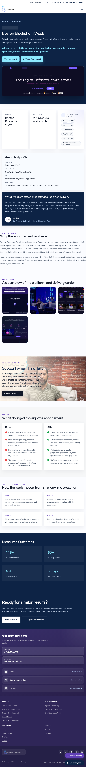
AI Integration (7, 716)
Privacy (44, 762)
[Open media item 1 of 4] (15, 300)
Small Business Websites (54, 713)
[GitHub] (82, 752)
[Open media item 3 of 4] (71, 300)
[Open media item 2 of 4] (43, 300)
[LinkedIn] (60, 752)
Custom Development (10, 713)
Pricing (4, 740)
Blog (4, 730)
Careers (48, 733)
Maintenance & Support (10, 720)
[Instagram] (77, 752)
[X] (66, 752)
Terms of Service (55, 762)
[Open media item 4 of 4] (15, 329)
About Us (48, 730)
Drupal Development (10, 706)
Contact (5, 737)
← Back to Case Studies (11, 21)
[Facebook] (71, 752)
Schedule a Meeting (36, 2)
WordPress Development (11, 709)
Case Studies (7, 733)
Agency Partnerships (52, 706)
